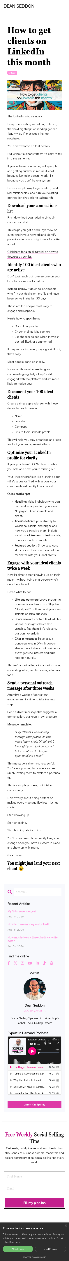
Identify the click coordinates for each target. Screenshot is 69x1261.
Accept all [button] (18, 1248)
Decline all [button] (50, 1248)
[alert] (34, 1241)
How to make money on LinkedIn (29, 924)
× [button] (65, 1225)
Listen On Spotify (34, 1104)
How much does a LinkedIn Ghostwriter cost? (33, 939)
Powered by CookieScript (34, 1257)
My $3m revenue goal (22, 911)
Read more (14, 1242)
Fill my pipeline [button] (34, 1203)
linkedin (12, 73)
